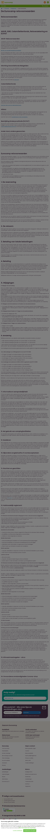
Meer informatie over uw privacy (27, 828)
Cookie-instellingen (17, 830)
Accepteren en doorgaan (30, 830)
